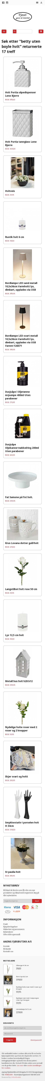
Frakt (5, 924)
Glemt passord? (36, 1040)
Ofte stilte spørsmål (11, 935)
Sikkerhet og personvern (13, 929)
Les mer (20, 1065)
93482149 (9, 1075)
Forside (6, 946)
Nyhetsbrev (8, 932)
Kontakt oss (8, 951)
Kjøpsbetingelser (10, 927)
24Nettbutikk (16, 1077)
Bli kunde (7, 949)
